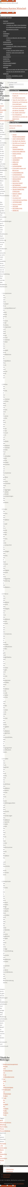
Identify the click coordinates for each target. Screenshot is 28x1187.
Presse (2, 1129)
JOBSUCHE (15, 162)
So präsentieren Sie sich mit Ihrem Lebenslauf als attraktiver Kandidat (19, 108)
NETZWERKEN (16, 185)
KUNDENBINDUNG (17, 172)
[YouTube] (3, 1)
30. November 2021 (3, 110)
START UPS (15, 196)
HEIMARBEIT (16, 160)
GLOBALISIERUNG (17, 158)
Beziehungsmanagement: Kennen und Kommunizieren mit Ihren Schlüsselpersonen (10, 1070)
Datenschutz (10, 1169)
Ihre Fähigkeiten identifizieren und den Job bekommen (19, 117)
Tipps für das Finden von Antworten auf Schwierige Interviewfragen (19, 102)
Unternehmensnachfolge (19, 200)
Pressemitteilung (5, 1131)
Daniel (2, 106)
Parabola (14, 1183)
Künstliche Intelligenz (18, 177)
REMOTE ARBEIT (17, 194)
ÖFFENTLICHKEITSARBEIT (19, 187)
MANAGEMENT (16, 179)
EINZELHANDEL (16, 153)
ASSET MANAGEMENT (18, 139)
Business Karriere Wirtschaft (13, 8)
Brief (1, 1120)
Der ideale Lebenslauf (18, 112)
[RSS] (14, 1)
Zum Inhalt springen (6, 17)
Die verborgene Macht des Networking (3, 1150)
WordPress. (21, 1183)
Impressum (9, 1171)
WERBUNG (15, 210)
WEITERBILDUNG (17, 208)
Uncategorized (16, 198)
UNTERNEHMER (17, 202)
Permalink (3, 1143)
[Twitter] (9, 1)
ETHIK (14, 156)
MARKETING (15, 181)
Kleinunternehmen (5, 1122)
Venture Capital (17, 204)
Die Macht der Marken (18, 141)
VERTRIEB (15, 206)
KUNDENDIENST (17, 175)
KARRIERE (15, 164)
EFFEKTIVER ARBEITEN (18, 151)
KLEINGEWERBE (17, 166)
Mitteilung (3, 1124)
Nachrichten (3, 1127)
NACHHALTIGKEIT (17, 183)
